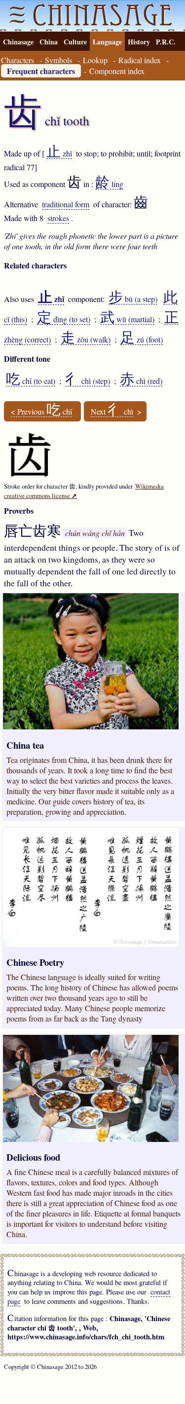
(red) (141, 381)
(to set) (63, 319)
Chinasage (18, 42)
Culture (75, 42)
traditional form (65, 204)
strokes (58, 218)
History (139, 42)
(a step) (133, 299)
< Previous (41, 411)
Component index (117, 71)
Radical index (139, 60)
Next (112, 411)
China (48, 42)
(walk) (86, 339)
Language (107, 42)
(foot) (141, 339)
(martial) (127, 319)
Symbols (58, 60)
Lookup (95, 60)
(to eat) (30, 381)
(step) (87, 381)
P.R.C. (166, 42)
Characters (17, 60)
